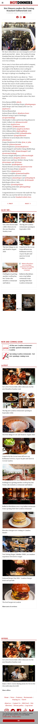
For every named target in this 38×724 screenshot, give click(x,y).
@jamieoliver (16, 171)
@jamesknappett (22, 151)
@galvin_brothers (23, 129)
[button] (14, 17)
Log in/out (29, 705)
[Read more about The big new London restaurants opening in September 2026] (27, 218)
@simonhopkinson (22, 147)
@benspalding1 (25, 187)
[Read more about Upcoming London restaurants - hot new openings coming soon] (5, 356)
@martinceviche (26, 167)
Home (6, 697)
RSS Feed (25, 703)
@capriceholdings (8, 118)
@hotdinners (7, 140)
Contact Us (16, 703)
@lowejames (6, 162)
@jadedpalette (17, 164)
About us (8, 703)
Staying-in (16, 700)
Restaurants (28, 697)
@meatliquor (17, 178)
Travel (24, 700)
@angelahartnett (20, 135)
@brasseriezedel (21, 122)
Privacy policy (19, 705)
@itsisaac (18, 162)
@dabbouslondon (18, 127)
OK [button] (19, 720)
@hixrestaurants (15, 144)
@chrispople (29, 180)
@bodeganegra (30, 104)
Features (19, 697)
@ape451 (22, 169)
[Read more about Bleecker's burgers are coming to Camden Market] (18, 520)
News (12, 697)
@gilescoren (15, 124)
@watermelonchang (9, 153)
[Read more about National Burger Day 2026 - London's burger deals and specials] (18, 568)
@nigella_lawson (19, 158)
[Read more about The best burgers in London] (18, 591)
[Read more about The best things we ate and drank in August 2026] (10, 241)
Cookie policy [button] (7, 716)
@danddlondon (25, 133)
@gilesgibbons (22, 131)
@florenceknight (27, 155)
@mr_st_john (26, 142)
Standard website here (23, 197)
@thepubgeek (30, 178)
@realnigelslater (17, 184)
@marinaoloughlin (22, 173)
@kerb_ (19, 102)
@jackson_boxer (23, 113)
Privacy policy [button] (16, 716)
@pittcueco (6, 109)
